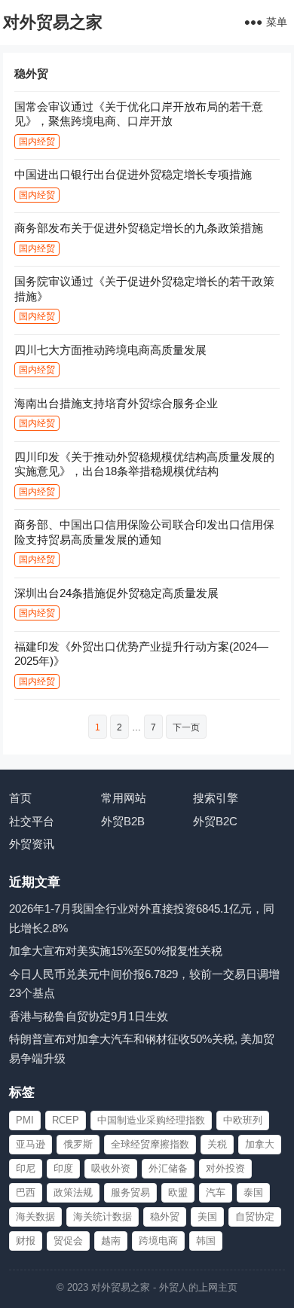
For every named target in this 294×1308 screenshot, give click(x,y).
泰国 (253, 1192)
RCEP (65, 1120)
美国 (207, 1216)
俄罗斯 (78, 1144)
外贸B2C (215, 821)
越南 (111, 1240)
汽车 (215, 1192)
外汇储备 (168, 1168)
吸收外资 (110, 1168)
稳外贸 (164, 1216)
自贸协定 (254, 1216)
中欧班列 (242, 1120)
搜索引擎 (215, 797)
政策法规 (73, 1192)
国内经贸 (37, 141)
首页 (20, 797)
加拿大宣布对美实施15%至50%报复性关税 (115, 950)
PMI (25, 1120)
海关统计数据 (102, 1216)
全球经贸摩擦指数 (150, 1144)
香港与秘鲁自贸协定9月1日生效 (88, 1016)
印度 (63, 1168)
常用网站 (123, 797)
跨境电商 (158, 1240)
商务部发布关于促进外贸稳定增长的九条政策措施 (138, 227)
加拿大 (259, 1144)
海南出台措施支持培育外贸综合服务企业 (116, 403)
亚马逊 (30, 1144)
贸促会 (68, 1240)
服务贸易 (130, 1192)
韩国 (206, 1240)
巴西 (25, 1192)
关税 (217, 1144)
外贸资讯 (31, 843)
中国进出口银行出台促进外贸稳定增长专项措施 (133, 174)
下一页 (186, 727)
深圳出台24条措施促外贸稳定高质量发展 (116, 593)
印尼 (25, 1168)
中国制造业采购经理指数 (151, 1120)
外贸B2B (123, 821)
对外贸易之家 (53, 22)
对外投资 (225, 1168)
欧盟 (178, 1192)
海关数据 (35, 1216)
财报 (25, 1240)
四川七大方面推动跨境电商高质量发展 (110, 349)
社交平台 (31, 821)
